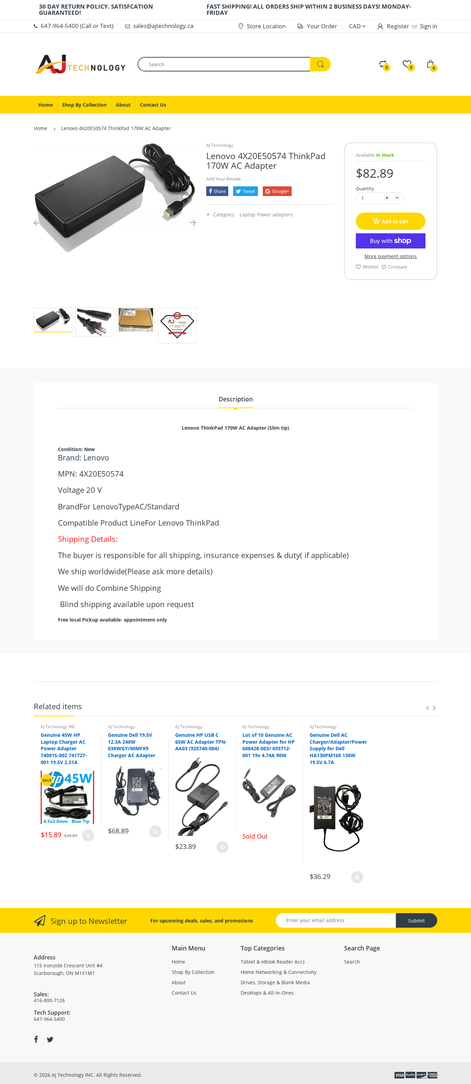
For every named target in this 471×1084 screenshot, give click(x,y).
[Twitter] (50, 1039)
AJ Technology (219, 145)
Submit (416, 920)
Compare (397, 267)
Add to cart (395, 221)
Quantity (365, 188)
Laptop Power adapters (266, 214)
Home (40, 128)
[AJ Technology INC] (80, 63)
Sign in (428, 26)
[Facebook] (36, 1039)
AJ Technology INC (58, 727)
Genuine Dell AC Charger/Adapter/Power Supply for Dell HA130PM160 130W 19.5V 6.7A (338, 748)
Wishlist (371, 267)
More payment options (390, 256)
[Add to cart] (88, 835)
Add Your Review (223, 179)
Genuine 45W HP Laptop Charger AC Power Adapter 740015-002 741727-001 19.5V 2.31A (64, 748)
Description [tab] (236, 399)
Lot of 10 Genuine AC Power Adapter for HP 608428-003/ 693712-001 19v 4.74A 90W (268, 745)
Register (398, 26)
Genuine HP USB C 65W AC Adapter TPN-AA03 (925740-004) (201, 742)
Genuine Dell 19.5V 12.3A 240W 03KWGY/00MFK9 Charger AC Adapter (131, 745)
